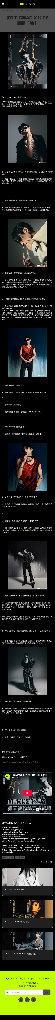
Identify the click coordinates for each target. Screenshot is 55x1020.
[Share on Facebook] (42, 861)
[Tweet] (46, 861)
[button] (3, 4)
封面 (22, 857)
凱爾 (11, 857)
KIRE (4, 857)
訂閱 (46, 992)
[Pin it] (51, 861)
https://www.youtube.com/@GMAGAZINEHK (20, 762)
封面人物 (10, 10)
